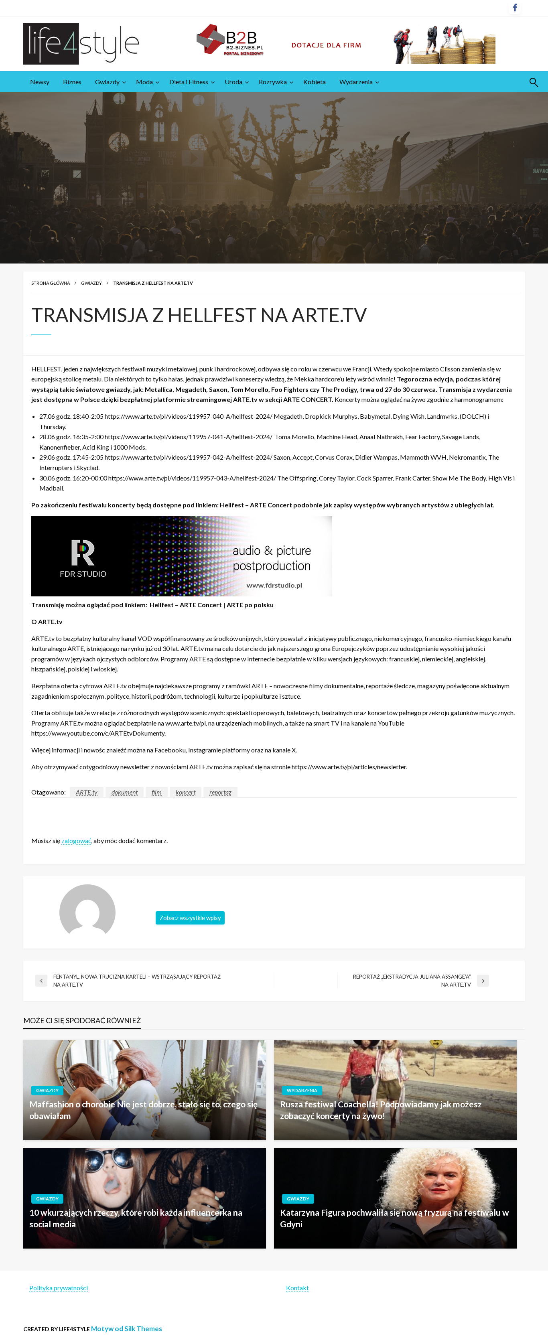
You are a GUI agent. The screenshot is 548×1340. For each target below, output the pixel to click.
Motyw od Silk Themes (126, 1328)
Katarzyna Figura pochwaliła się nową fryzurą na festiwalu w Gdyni (394, 1218)
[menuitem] (39, 81)
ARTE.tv (86, 792)
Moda (144, 81)
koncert (185, 792)
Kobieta (314, 81)
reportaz (220, 792)
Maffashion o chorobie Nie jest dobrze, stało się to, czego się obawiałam (143, 1110)
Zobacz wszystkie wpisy (190, 917)
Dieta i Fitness (188, 81)
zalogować (76, 840)
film (157, 792)
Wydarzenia (356, 81)
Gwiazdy (107, 81)
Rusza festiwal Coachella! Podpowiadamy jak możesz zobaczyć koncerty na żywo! (381, 1110)
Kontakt (297, 1287)
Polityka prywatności (58, 1287)
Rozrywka (273, 81)
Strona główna (50, 283)
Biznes (72, 81)
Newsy (39, 81)
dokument (125, 792)
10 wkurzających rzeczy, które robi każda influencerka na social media (135, 1218)
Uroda (233, 81)
